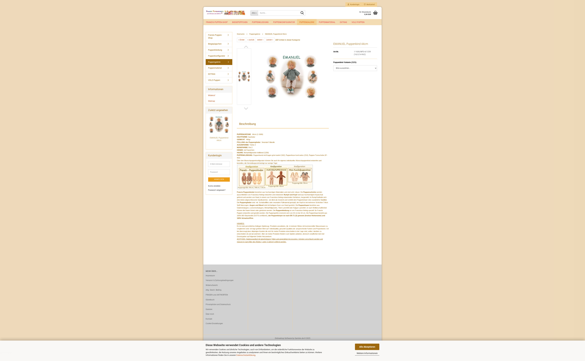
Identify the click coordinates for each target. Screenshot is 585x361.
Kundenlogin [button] (354, 4)
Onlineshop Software (283, 338)
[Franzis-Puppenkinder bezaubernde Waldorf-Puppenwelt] (226, 13)
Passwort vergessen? (216, 190)
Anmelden (219, 179)
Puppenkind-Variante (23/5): (345, 62)
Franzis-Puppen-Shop (217, 22)
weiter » (260, 40)
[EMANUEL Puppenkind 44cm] (292, 76)
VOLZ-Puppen (358, 22)
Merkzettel (370, 4)
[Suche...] (302, 13)
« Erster (241, 40)
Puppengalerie (306, 22)
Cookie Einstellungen (214, 323)
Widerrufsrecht (212, 285)
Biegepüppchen (239, 22)
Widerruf (211, 95)
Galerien (209, 309)
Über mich (210, 314)
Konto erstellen (214, 186)
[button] (246, 46)
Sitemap (211, 101)
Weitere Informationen (367, 353)
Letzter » (269, 40)
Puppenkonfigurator (284, 22)
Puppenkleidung (260, 22)
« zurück (250, 40)
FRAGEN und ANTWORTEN (217, 295)
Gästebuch (210, 300)
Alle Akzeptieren (367, 347)
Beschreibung (247, 123)
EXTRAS (343, 22)
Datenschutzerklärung (245, 355)
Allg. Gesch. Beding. (214, 290)
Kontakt (209, 319)
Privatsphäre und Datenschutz (218, 304)
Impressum (210, 276)
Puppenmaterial (327, 22)
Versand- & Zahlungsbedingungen (220, 280)
